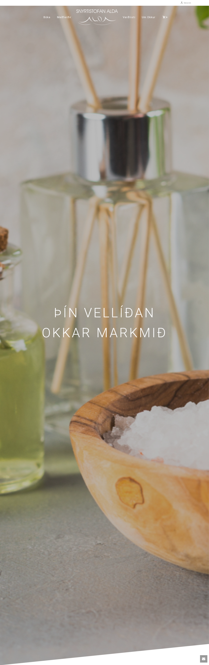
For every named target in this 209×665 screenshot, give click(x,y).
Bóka (46, 17)
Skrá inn (187, 3)
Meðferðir (64, 17)
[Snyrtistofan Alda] (97, 17)
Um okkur (148, 17)
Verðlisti (129, 17)
